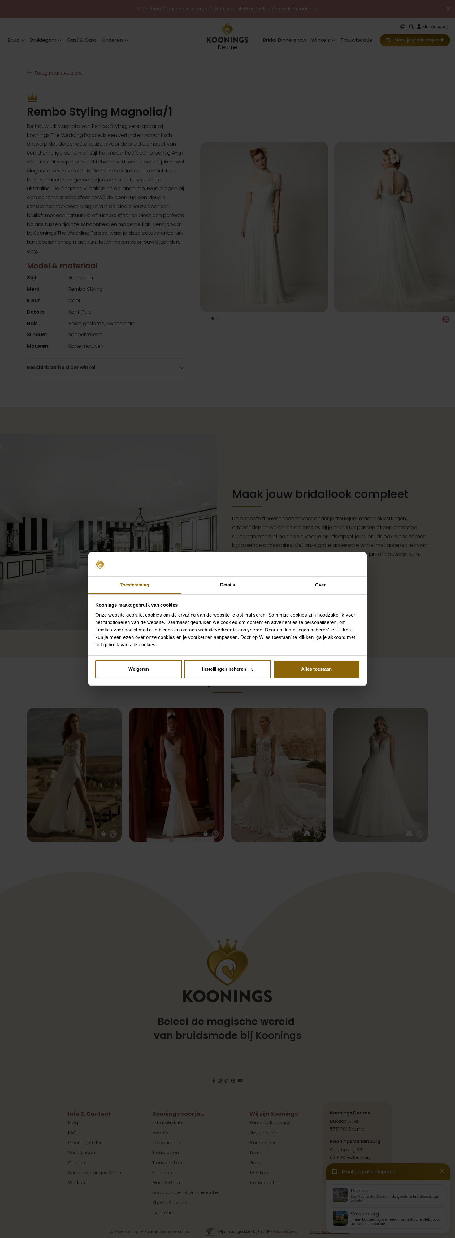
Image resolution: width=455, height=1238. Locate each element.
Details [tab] (227, 584)
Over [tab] (320, 584)
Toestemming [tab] (134, 584)
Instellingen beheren (224, 669)
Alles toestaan (316, 669)
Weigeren (138, 669)
